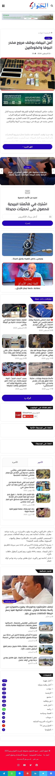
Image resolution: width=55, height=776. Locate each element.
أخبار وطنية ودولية (44, 685)
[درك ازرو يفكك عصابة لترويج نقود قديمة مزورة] (43, 512)
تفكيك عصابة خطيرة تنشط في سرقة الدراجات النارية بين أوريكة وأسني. (14, 322)
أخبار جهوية (47, 681)
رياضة (49, 709)
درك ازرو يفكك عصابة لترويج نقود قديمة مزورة (21, 510)
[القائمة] (3, 6)
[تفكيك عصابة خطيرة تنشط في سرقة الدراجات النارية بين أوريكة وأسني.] (14, 311)
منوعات (48, 717)
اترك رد (27, 398)
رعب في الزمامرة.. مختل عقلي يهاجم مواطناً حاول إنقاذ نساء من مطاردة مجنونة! (14, 353)
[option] (27, 171)
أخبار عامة (47, 705)
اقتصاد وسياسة (45, 713)
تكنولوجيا (48, 730)
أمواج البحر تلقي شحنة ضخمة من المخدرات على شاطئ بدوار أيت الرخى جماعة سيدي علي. (20, 485)
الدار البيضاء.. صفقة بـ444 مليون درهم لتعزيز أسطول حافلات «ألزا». (20, 648)
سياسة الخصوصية (35, 755)
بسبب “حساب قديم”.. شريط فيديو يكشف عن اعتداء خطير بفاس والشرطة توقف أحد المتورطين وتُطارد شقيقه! (15, 382)
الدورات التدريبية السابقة (42, 721)
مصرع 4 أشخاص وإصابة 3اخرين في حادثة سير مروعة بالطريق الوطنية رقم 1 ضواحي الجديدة (20, 636)
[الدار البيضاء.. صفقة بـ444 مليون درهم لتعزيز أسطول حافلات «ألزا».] (46, 650)
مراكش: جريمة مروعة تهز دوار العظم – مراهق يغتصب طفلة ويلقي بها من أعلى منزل (41, 353)
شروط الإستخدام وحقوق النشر (17, 755)
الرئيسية (47, 33)
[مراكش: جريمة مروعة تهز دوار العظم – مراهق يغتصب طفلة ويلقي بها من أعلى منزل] (41, 341)
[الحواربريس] (38, 5)
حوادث (40, 33)
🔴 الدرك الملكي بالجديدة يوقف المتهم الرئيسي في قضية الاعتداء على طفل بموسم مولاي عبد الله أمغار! (41, 323)
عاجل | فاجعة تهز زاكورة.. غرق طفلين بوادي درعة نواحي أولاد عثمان (20, 659)
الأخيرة (15, 462)
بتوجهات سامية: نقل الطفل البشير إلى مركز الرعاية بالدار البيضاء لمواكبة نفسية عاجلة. (27, 173)
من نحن (35, 759)
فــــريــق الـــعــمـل (24, 759)
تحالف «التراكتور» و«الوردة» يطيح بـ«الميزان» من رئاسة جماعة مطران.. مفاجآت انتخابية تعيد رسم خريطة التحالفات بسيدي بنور (29, 610)
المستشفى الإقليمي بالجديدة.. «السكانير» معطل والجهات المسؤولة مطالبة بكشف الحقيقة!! (21, 625)
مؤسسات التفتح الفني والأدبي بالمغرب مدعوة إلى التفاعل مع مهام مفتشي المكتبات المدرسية (20, 473)
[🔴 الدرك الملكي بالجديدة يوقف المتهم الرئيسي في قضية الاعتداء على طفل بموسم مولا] (41, 311)
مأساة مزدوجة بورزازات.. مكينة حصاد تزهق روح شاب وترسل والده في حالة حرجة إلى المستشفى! (41, 382)
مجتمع (49, 697)
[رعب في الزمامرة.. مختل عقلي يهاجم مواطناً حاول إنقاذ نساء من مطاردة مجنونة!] (14, 341)
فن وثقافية (47, 701)
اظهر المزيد (28, 147)
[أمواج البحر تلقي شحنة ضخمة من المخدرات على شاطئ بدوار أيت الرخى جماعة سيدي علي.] (43, 486)
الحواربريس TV (45, 725)
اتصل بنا (46, 755)
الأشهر (40, 462)
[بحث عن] (52, 6)
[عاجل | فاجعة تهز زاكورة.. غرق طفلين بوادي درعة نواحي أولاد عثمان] (46, 661)
